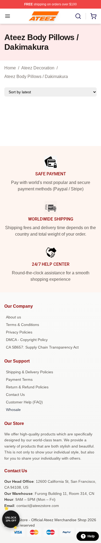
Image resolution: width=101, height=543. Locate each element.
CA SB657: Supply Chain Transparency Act (42, 347)
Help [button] (91, 536)
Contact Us (15, 394)
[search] (78, 16)
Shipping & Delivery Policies (29, 372)
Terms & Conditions (22, 324)
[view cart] (93, 16)
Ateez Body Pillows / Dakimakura (36, 76)
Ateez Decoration (37, 68)
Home (10, 68)
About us (13, 317)
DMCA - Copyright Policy (27, 340)
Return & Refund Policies (27, 387)
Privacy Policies (19, 332)
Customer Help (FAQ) (24, 402)
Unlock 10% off (10, 519)
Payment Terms (19, 379)
